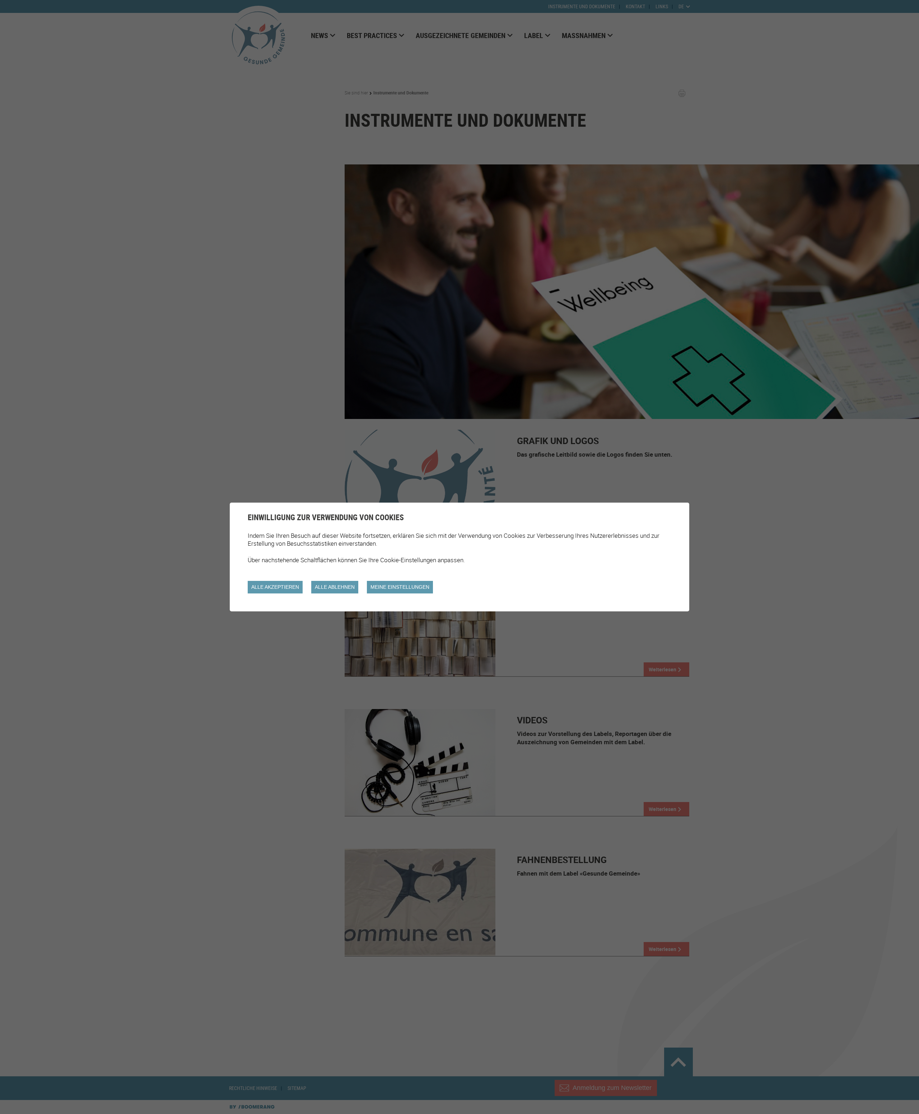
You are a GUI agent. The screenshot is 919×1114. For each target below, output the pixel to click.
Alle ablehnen (335, 587)
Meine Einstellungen (399, 587)
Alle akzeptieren (275, 587)
